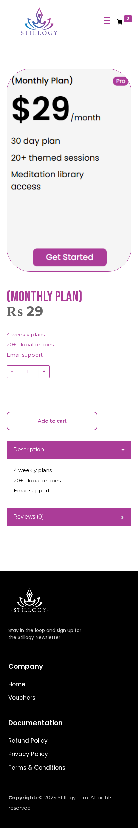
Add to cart (52, 421)
